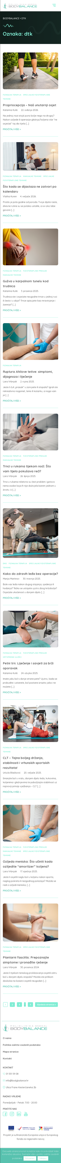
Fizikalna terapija (12, 95)
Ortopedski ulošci (12, 657)
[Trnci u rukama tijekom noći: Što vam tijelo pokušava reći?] (30, 449)
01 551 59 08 (12, 1073)
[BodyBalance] (25, 1030)
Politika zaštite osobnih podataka (21, 1045)
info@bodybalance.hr (17, 1080)
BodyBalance (11, 18)
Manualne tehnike (32, 176)
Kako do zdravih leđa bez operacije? (30, 574)
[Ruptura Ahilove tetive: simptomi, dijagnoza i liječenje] (30, 359)
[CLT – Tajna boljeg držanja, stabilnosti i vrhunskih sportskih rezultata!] (30, 741)
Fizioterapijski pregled (35, 271)
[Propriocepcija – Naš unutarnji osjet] (30, 88)
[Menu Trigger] (54, 6)
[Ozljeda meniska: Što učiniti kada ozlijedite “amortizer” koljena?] (30, 840)
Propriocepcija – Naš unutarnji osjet (29, 105)
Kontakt (7, 1058)
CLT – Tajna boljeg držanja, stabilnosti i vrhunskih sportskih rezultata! (26, 763)
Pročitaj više (11, 129)
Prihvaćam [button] (29, 1158)
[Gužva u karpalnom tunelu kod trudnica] (30, 264)
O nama (7, 1038)
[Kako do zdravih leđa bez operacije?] (30, 557)
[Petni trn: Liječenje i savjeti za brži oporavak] (30, 646)
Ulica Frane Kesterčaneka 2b (21, 1087)
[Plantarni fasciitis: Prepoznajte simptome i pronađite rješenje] (30, 940)
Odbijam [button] (43, 1158)
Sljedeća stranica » (46, 1004)
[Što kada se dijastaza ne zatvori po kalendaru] (30, 169)
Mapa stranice (11, 1051)
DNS (5, 563)
